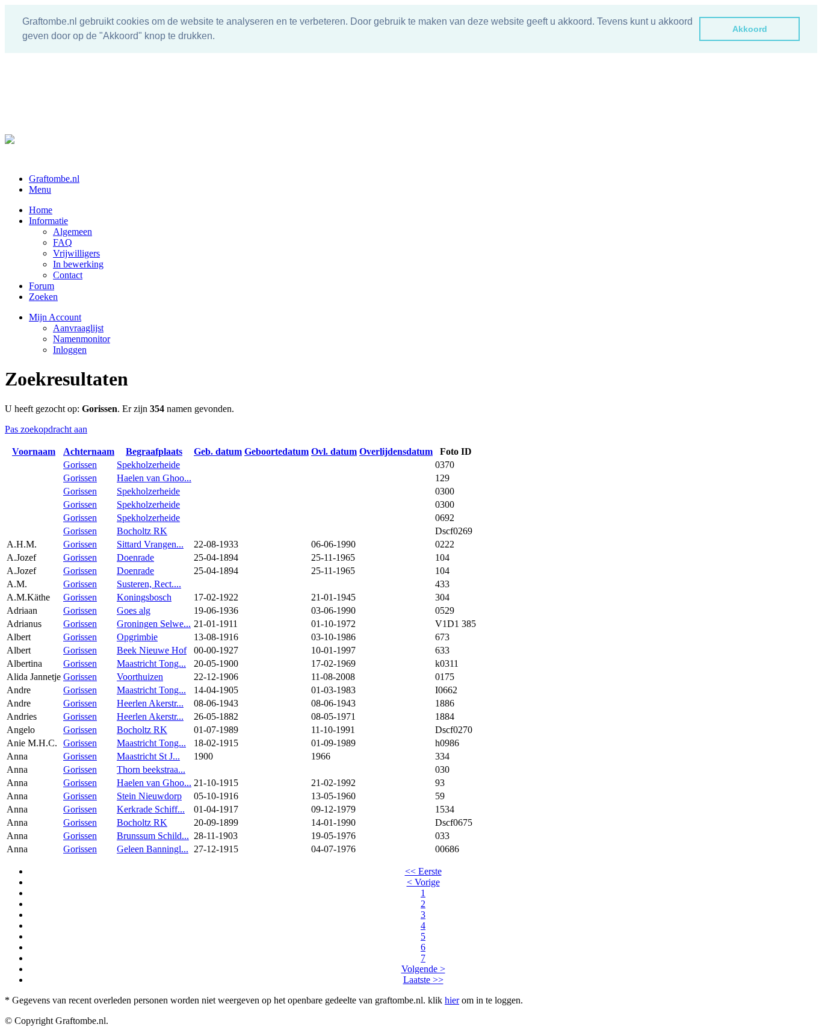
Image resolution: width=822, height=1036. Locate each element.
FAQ (62, 242)
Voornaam (33, 451)
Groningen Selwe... (154, 624)
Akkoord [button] (749, 29)
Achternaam (88, 451)
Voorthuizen (140, 677)
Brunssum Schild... (153, 836)
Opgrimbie (137, 637)
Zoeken (43, 297)
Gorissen (80, 465)
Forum (41, 286)
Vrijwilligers (76, 253)
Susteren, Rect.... (149, 584)
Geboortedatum (276, 451)
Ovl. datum (334, 451)
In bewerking (78, 264)
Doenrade (135, 557)
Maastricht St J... (148, 756)
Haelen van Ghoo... (154, 478)
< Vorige (423, 882)
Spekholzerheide (148, 465)
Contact (67, 275)
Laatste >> (423, 980)
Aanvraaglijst (78, 328)
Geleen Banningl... (152, 849)
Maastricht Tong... (151, 663)
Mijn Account (55, 317)
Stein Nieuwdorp (149, 796)
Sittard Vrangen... (150, 544)
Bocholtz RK (142, 531)
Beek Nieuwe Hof (152, 650)
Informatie (48, 221)
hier (452, 1000)
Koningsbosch (144, 597)
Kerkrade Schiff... (151, 809)
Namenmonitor (81, 339)
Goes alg (133, 610)
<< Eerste (423, 871)
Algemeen (72, 231)
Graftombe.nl (54, 178)
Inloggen (70, 350)
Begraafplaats (154, 451)
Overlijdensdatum (396, 451)
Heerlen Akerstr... (150, 703)
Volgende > (423, 969)
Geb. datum (218, 451)
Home (40, 210)
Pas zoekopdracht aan (46, 429)
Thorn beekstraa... (151, 769)
